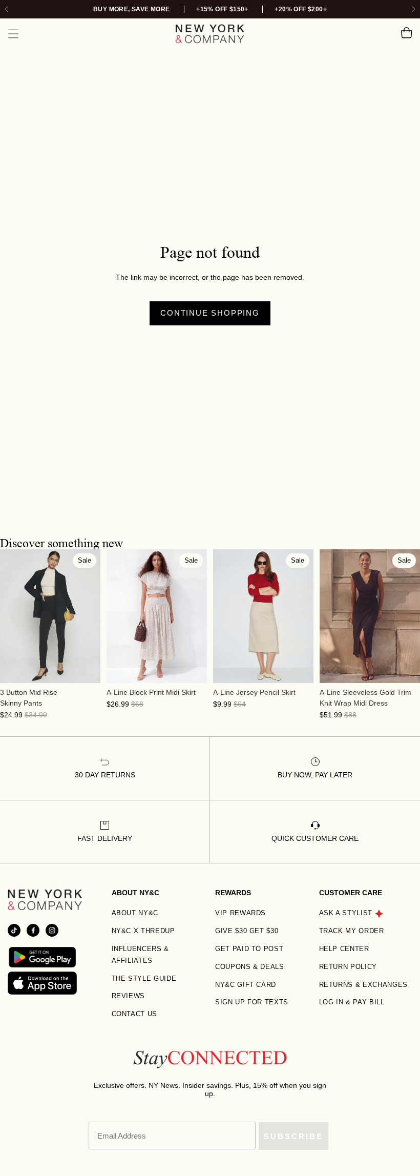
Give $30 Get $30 (246, 931)
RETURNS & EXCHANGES (363, 984)
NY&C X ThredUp (143, 931)
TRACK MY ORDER (351, 931)
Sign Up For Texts (251, 1002)
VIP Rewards (240, 913)
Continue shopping (210, 312)
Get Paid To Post (249, 949)
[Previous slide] (8, 616)
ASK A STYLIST (345, 913)
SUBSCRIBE (293, 1136)
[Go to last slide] (7, 9)
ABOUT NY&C (135, 913)
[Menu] (13, 33)
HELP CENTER (344, 949)
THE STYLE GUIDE (144, 978)
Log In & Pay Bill (352, 1002)
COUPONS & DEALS (249, 967)
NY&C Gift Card (245, 984)
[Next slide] (413, 9)
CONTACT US (135, 1014)
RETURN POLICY (348, 967)
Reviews (128, 996)
